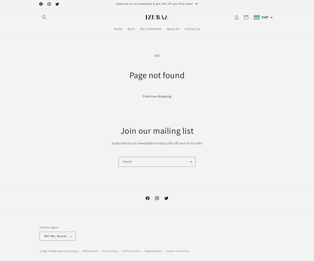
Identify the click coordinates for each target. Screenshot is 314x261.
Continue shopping (157, 96)
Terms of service (131, 250)
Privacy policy (110, 250)
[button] (44, 17)
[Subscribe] (190, 162)
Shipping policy (153, 250)
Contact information (177, 250)
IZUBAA (52, 251)
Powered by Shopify (68, 251)
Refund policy (90, 250)
